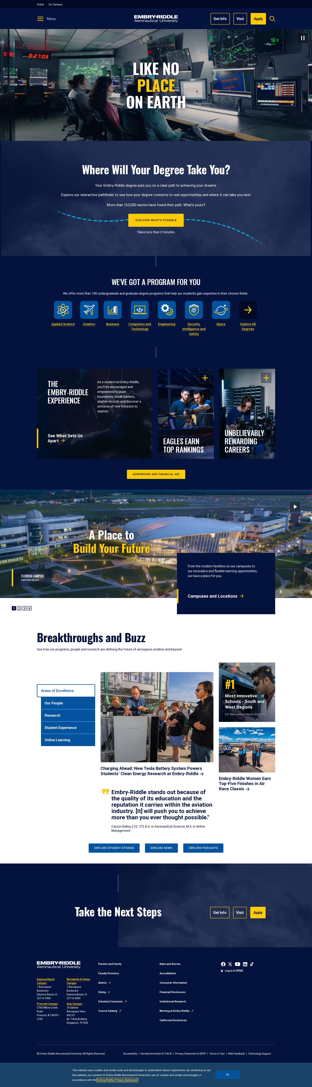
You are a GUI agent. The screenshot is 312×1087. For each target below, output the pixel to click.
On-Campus (55, 4)
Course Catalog (107, 1010)
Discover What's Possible (156, 220)
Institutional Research (173, 1001)
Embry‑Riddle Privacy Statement (117, 1080)
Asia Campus (74, 1003)
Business (112, 324)
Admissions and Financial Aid (156, 474)
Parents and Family (109, 964)
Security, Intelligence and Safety (193, 329)
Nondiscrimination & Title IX (156, 1053)
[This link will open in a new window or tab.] (223, 964)
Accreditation (168, 973)
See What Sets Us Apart (65, 438)
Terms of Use (217, 1053)
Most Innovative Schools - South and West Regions (245, 693)
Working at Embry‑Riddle (174, 1010)
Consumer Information (173, 982)
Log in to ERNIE (234, 970)
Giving (102, 992)
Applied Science (63, 324)
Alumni (102, 982)
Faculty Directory (108, 973)
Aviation (89, 324)
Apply (258, 912)
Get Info (220, 19)
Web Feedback (236, 1053)
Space (221, 324)
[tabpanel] (188, 748)
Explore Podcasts (203, 848)
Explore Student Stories (114, 848)
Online (40, 4)
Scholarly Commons (110, 1001)
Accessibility (130, 1053)
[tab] (66, 690)
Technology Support (259, 1053)
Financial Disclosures (173, 992)
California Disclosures (173, 1020)
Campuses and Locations (212, 596)
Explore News (161, 848)
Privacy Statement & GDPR (190, 1053)
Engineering (166, 324)
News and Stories (170, 964)
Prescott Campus (47, 1003)
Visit (240, 19)
